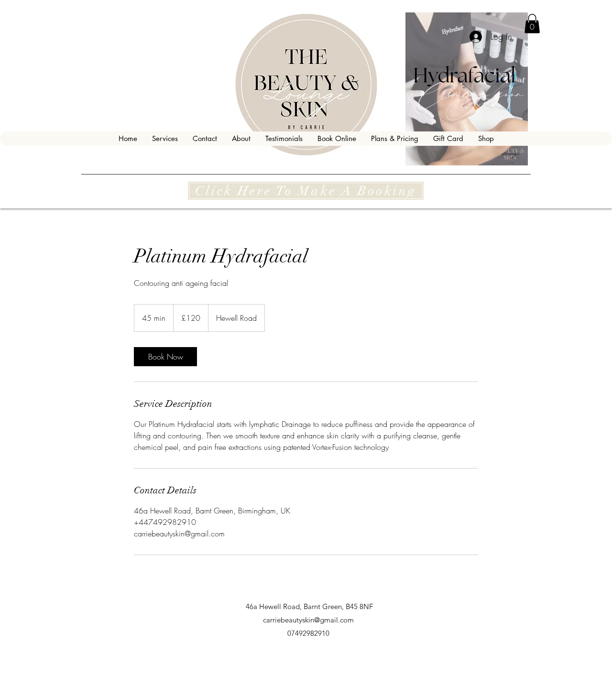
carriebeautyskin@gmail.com (308, 619)
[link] (165, 356)
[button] (532, 23)
